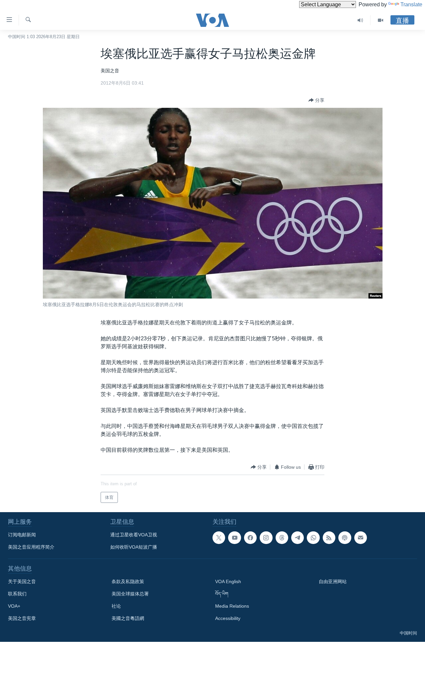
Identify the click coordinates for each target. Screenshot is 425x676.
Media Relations (232, 606)
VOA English (228, 581)
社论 (116, 606)
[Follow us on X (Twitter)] (218, 537)
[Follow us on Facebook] (250, 537)
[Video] (380, 20)
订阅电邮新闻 (22, 534)
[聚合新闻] (329, 537)
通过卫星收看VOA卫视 (133, 534)
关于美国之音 (22, 581)
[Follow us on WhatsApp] (313, 537)
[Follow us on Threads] (282, 537)
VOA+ (14, 606)
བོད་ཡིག (221, 593)
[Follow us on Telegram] (297, 537)
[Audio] (360, 20)
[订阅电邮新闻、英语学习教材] (360, 537)
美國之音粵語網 (128, 618)
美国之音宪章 (22, 618)
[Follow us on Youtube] (234, 537)
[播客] (344, 537)
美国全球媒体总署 (130, 593)
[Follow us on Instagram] (266, 537)
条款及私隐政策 (128, 581)
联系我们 (17, 593)
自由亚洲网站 (333, 581)
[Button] (316, 100)
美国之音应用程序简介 (31, 547)
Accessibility (227, 618)
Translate (411, 4)
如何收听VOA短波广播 (133, 547)
